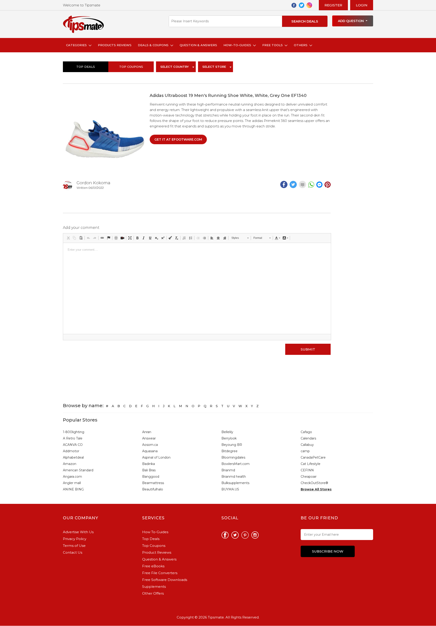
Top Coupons (153, 545)
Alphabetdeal (73, 457)
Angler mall (72, 483)
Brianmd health (233, 477)
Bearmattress (153, 483)
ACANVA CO (73, 445)
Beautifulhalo (152, 489)
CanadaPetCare (313, 457)
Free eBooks (153, 566)
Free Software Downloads (164, 580)
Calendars (308, 438)
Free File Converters (159, 573)
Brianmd (228, 470)
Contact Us (72, 552)
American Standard (78, 470)
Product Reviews (156, 552)
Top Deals (85, 66)
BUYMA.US (230, 489)
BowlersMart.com (235, 464)
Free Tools (273, 45)
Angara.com (72, 477)
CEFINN (307, 470)
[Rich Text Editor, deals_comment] (197, 288)
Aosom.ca (150, 445)
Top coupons (131, 66)
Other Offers (153, 593)
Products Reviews (114, 45)
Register (333, 5)
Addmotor (71, 451)
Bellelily (227, 432)
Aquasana (150, 451)
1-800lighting (73, 432)
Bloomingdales (233, 457)
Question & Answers (198, 45)
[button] (68, 238)
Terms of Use (74, 545)
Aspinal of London (156, 457)
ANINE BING (73, 489)
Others (301, 45)
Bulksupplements (235, 483)
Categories (77, 45)
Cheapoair (309, 477)
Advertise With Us (78, 532)
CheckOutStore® (314, 483)
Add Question (351, 21)
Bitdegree (229, 451)
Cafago (306, 432)
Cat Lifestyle (310, 464)
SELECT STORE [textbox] (214, 66)
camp (305, 451)
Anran (146, 432)
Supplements (154, 586)
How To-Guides (155, 532)
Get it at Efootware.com (178, 139)
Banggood (150, 477)
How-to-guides (238, 45)
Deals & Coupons (154, 45)
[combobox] (176, 66)
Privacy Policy (74, 539)
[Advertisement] (354, 161)
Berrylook (229, 438)
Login (361, 5)
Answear (149, 438)
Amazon (69, 464)
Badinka (148, 464)
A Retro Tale (72, 438)
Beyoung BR (231, 445)
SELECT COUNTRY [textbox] (174, 66)
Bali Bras (149, 470)
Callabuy (307, 445)
